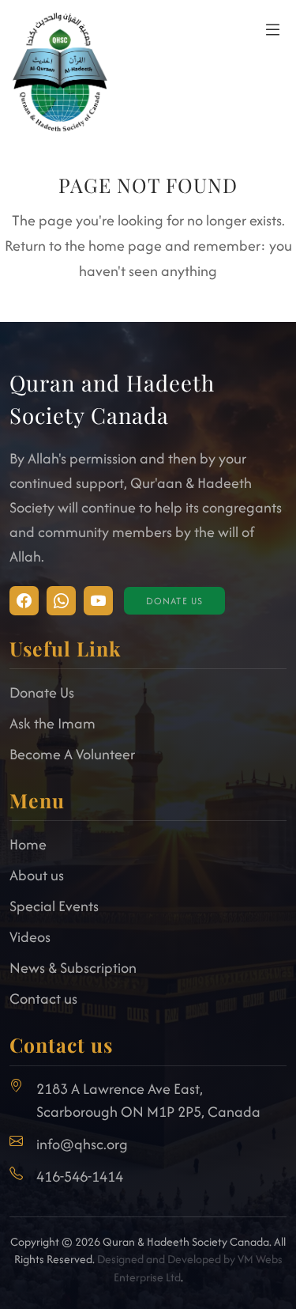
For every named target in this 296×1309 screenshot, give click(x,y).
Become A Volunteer (72, 754)
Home (28, 844)
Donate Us (175, 600)
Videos (30, 937)
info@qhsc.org (82, 1144)
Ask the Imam (52, 723)
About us (36, 875)
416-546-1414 (79, 1176)
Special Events (54, 906)
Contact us (43, 998)
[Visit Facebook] (61, 600)
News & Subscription (73, 967)
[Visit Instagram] (24, 600)
